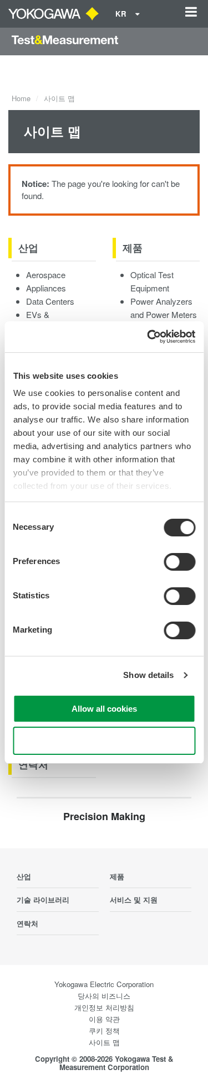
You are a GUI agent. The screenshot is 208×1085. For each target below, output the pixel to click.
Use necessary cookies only (104, 740)
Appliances (46, 288)
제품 (133, 248)
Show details (148, 675)
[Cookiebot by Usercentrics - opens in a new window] (148, 337)
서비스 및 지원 (134, 899)
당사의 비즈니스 (104, 995)
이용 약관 (104, 1019)
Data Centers (50, 301)
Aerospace (45, 274)
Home (21, 98)
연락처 (33, 764)
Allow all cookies (104, 708)
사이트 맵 (104, 1042)
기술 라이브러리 (43, 899)
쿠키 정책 (104, 1030)
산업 (28, 248)
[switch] (179, 562)
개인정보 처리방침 (104, 1007)
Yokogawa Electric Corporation (104, 984)
